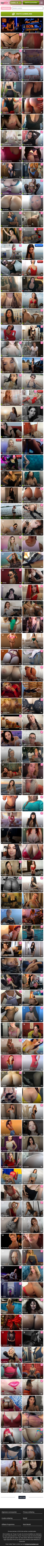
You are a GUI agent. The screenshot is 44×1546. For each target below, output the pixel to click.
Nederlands (6, 8)
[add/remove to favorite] (2, 34)
